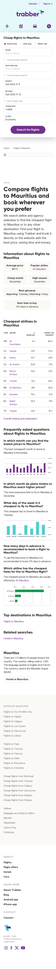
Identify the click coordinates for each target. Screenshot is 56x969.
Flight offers (11, 867)
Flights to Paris (11, 743)
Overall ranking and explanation (20, 418)
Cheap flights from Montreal (18, 776)
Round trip (12, 44)
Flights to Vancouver (15, 730)
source (7, 182)
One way (27, 44)
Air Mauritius (39, 269)
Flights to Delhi (11, 758)
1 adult (8, 109)
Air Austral (14, 364)
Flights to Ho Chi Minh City (18, 711)
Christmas (9, 832)
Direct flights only (15, 101)
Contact (8, 917)
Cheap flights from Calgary (18, 785)
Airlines (7, 808)
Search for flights (28, 129)
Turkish (13, 411)
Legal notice (9, 942)
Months (8, 817)
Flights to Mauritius (14, 621)
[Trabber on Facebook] (11, 949)
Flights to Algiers (12, 716)
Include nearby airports (17, 60)
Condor (13, 381)
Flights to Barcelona (14, 763)
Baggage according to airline (19, 813)
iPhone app (10, 904)
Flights (7, 862)
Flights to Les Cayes (14, 726)
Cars (6, 876)
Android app (11, 899)
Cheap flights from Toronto (18, 780)
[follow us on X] (16, 949)
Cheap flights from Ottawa (18, 800)
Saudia (13, 351)
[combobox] (28, 52)
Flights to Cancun (13, 753)
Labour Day (10, 827)
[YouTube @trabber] (22, 949)
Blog (6, 894)
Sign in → (48, 4)
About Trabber (12, 889)
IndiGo (13, 357)
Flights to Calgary (13, 721)
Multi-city (42, 44)
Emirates (14, 394)
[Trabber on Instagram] (6, 949)
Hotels (7, 871)
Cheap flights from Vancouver (20, 790)
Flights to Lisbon (12, 735)
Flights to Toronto (13, 748)
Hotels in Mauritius (13, 638)
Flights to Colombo (14, 767)
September (9, 822)
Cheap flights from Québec (18, 795)
